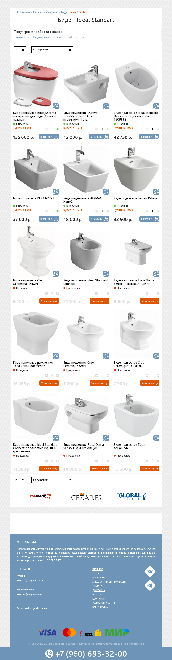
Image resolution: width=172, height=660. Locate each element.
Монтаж (97, 594)
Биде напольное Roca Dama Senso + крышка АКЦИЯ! (134, 282)
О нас (96, 573)
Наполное (21, 37)
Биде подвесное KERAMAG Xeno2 (82, 200)
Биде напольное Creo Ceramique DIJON (28, 282)
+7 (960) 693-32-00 (33, 580)
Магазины (98, 577)
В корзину (46, 136)
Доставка (98, 590)
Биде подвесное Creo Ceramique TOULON (129, 364)
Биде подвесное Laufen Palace (135, 198)
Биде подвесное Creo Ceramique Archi (78, 364)
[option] (86, 496)
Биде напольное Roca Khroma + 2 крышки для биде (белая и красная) (34, 116)
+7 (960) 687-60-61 (33, 594)
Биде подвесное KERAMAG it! (34, 198)
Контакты (98, 598)
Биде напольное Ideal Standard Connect (85, 282)
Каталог (97, 569)
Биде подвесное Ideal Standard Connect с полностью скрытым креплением (35, 448)
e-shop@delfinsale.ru (36, 608)
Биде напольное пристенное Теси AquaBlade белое (33, 364)
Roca (57, 37)
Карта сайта (100, 607)
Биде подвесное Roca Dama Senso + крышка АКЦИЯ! (83, 446)
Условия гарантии (104, 602)
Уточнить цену (49, 301)
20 (16, 49)
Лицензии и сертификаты (109, 581)
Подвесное (41, 37)
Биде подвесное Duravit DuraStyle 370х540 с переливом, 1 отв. (80, 116)
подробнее (54, 560)
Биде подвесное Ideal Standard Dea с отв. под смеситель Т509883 (136, 116)
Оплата (97, 586)
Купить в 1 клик (22, 127)
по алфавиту (40, 49)
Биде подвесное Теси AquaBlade (129, 446)
